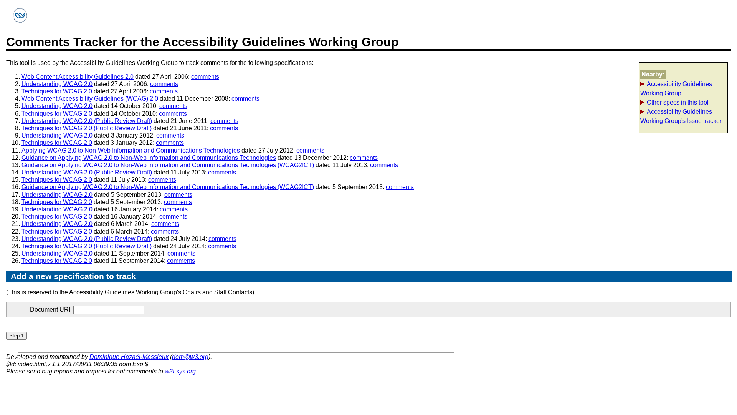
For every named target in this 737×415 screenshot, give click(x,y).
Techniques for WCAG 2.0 (56, 91)
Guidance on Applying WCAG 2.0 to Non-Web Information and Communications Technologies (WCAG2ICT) (167, 165)
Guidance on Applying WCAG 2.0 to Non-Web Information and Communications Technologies (148, 157)
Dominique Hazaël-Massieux (129, 357)
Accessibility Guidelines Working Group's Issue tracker (681, 116)
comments (205, 76)
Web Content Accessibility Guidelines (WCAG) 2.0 (89, 98)
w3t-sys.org (180, 371)
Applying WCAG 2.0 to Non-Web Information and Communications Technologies (130, 150)
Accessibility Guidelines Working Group (676, 88)
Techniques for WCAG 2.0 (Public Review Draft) (86, 128)
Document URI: (51, 309)
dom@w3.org (190, 357)
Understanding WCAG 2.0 (57, 84)
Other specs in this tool (678, 102)
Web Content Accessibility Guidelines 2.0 (77, 76)
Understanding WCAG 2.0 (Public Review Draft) (86, 121)
